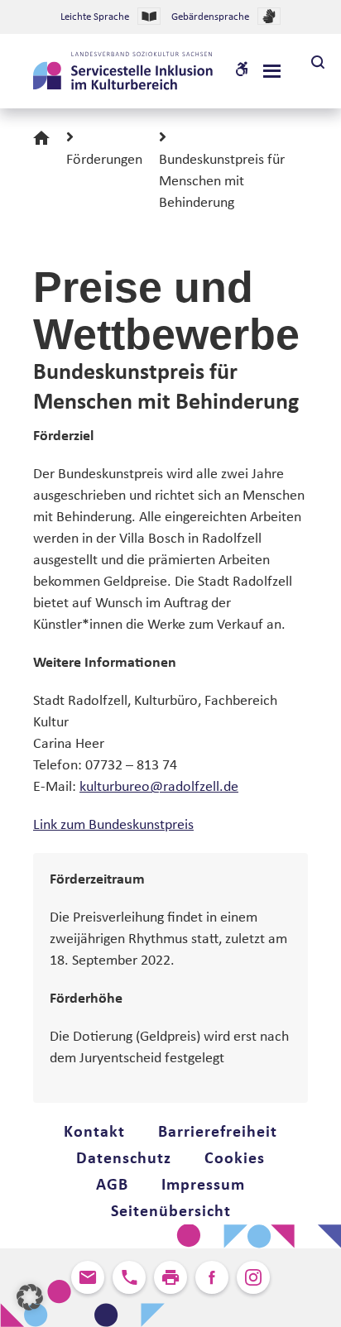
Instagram (253, 1277)
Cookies (234, 1159)
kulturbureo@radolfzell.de (158, 787)
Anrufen (129, 1277)
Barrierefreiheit (217, 1132)
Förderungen (104, 160)
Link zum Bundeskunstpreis (113, 825)
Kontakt (94, 1132)
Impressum (203, 1185)
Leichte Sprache (94, 17)
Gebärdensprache (210, 17)
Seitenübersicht (171, 1212)
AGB (112, 1185)
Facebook (211, 1277)
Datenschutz (123, 1159)
